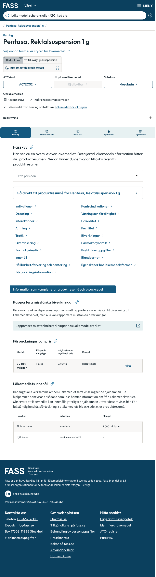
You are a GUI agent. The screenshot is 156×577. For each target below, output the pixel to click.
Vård (27, 6)
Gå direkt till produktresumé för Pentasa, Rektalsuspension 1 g (66, 193)
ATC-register (109, 531)
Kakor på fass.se (62, 544)
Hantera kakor (60, 556)
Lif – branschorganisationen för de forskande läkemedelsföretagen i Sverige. (66, 483)
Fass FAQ (107, 538)
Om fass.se (58, 519)
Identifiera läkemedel (115, 525)
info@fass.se (25, 525)
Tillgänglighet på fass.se (68, 525)
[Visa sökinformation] (150, 15)
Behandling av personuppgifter (72, 531)
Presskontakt (59, 538)
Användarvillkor (62, 550)
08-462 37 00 (27, 519)
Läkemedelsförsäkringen (71, 107)
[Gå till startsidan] (10, 5)
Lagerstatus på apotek (116, 519)
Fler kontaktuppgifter (20, 538)
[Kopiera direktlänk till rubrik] (30, 147)
